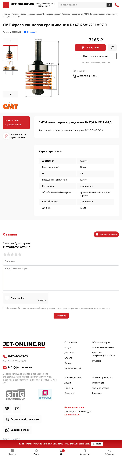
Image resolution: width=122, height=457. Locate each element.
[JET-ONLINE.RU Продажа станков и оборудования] (22, 4)
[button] (10, 41)
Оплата (68, 358)
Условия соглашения (103, 347)
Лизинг (68, 363)
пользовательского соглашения (95, 308)
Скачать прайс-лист (102, 377)
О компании (70, 342)
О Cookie (96, 361)
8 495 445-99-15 (18, 356)
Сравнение (85, 454)
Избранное (110, 454)
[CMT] (10, 106)
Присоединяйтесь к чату (25, 419)
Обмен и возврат (101, 342)
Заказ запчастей (72, 368)
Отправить (61, 316)
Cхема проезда (72, 414)
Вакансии (97, 393)
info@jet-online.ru (20, 367)
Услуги (67, 347)
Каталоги (69, 393)
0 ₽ (61, 454)
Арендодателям (100, 388)
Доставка (69, 352)
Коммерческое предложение (18, 136)
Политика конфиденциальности (103, 354)
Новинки (68, 388)
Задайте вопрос (20, 430)
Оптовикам (98, 382)
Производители (72, 377)
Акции (67, 382)
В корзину (93, 47)
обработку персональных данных (54, 308)
